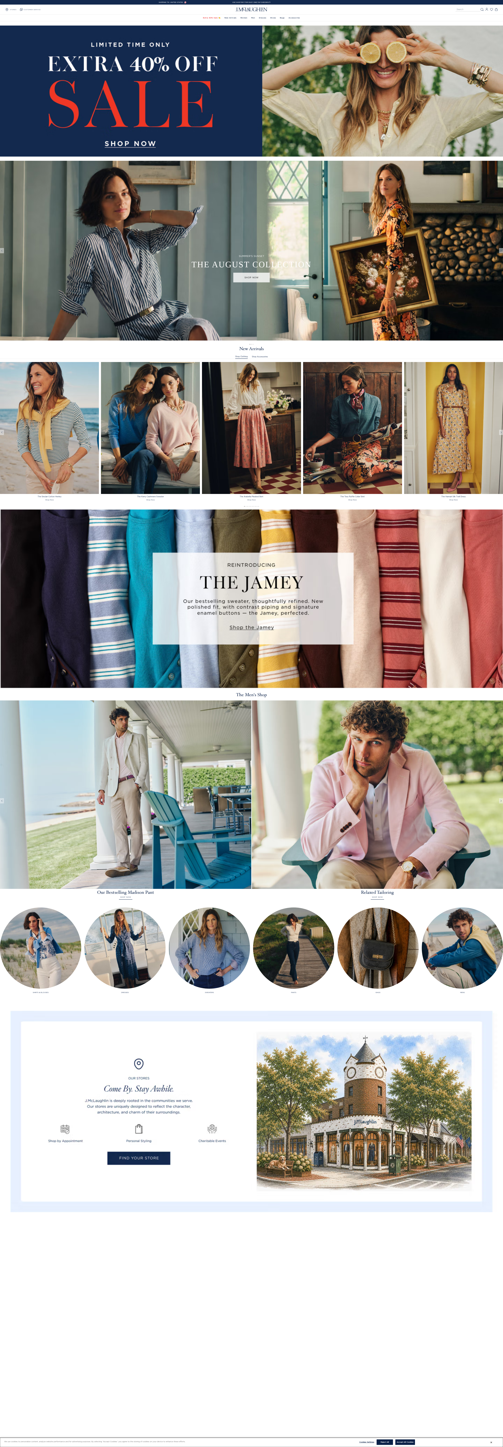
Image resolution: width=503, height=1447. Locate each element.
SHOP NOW (251, 277)
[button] (251, 344)
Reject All (385, 1442)
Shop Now (49, 500)
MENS (462, 992)
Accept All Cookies (405, 1442)
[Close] (491, 1442)
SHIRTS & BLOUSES (41, 992)
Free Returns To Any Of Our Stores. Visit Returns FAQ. (251, 2)
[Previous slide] (2, 250)
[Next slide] (501, 250)
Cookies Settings (366, 1442)
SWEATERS (209, 992)
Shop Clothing (241, 356)
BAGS (378, 992)
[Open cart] (496, 9)
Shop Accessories (260, 357)
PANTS (293, 992)
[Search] (481, 9)
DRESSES (125, 992)
